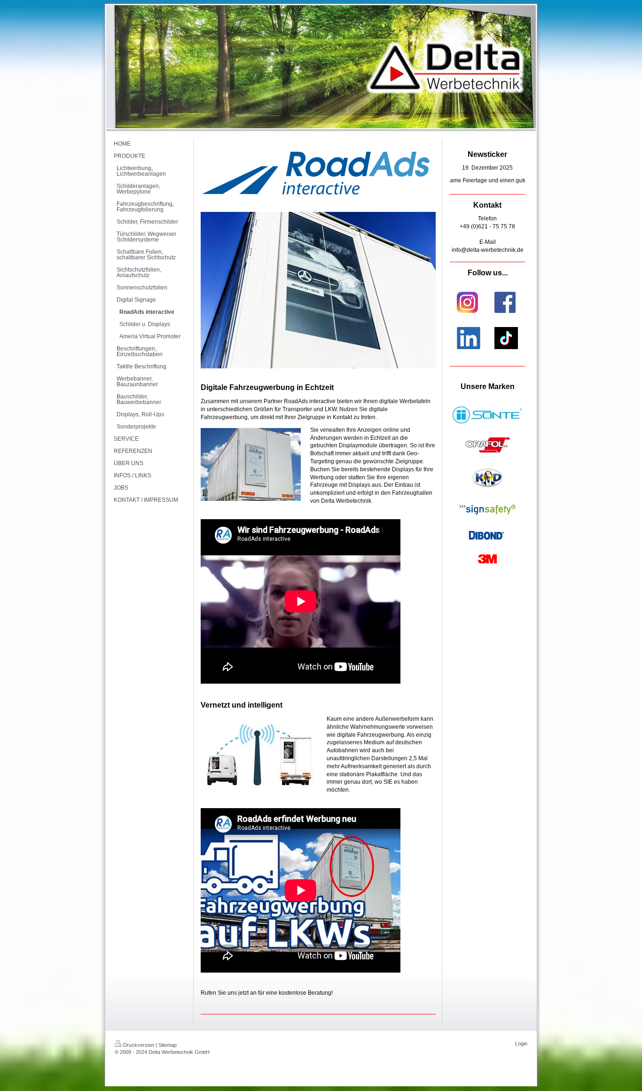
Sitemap (167, 1045)
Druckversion (138, 1045)
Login (521, 1043)
